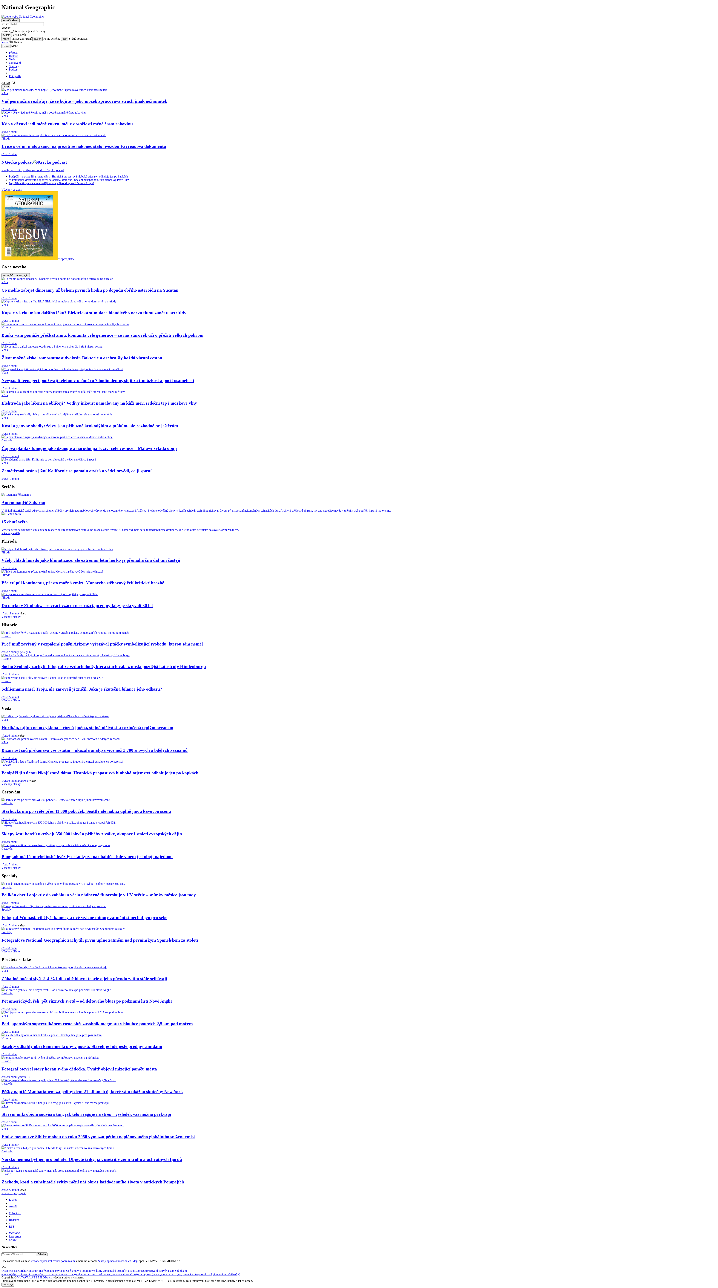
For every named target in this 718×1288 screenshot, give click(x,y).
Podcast (13, 69)
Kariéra (22, 1270)
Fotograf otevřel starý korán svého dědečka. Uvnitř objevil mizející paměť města (79, 1069)
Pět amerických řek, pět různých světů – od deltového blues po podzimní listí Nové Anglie (87, 1001)
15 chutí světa (14, 521)
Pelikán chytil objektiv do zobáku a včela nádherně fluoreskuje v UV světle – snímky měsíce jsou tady (98, 894)
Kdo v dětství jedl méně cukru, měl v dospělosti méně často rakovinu (67, 123)
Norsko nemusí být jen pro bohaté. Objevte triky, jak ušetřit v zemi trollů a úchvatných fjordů (91, 1159)
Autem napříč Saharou (23, 502)
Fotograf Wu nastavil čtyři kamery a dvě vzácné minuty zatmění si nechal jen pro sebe (84, 917)
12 (26, 652)
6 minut (9, 568)
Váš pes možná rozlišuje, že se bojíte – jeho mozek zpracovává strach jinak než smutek (84, 101)
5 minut (9, 411)
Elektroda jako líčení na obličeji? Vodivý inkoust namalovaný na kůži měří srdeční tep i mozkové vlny (99, 403)
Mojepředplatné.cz (47, 1270)
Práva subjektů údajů (174, 1270)
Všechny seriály (10, 533)
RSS (11, 1226)
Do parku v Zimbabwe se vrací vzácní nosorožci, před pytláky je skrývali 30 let (77, 605)
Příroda (13, 52)
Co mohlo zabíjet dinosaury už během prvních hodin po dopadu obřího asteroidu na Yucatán (89, 290)
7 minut (9, 131)
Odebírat (10, 20)
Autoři (13, 1206)
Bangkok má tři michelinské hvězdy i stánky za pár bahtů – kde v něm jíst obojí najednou (87, 856)
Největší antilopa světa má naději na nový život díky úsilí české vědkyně (51, 183)
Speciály (14, 66)
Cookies (139, 1270)
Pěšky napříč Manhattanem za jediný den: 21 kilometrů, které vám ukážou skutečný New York (92, 1091)
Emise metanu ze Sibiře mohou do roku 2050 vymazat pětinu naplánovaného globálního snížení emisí (98, 1136)
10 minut (10, 320)
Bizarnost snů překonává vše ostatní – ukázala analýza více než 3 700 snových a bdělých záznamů (94, 750)
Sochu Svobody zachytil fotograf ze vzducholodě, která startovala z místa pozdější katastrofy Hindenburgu (103, 666)
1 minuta (10, 902)
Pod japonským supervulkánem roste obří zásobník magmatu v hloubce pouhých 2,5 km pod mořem (97, 1023)
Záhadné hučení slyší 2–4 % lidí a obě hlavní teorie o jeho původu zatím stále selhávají (84, 978)
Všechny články (11, 616)
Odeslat (42, 1254)
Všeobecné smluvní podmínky (76, 1270)
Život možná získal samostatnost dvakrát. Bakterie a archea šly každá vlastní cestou (81, 357)
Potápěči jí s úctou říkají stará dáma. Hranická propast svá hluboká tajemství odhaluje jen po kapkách (68, 176)
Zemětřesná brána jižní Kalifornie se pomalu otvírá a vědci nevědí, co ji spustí (76, 470)
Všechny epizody (11, 189)
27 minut (10, 697)
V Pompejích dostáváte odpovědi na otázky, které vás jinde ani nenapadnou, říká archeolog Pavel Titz (69, 179)
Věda (12, 59)
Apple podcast (46, 170)
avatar (5, 42)
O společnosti (9, 1270)
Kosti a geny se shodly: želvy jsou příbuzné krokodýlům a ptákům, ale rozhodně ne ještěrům (89, 425)
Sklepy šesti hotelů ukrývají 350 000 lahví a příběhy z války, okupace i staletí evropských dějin (91, 833)
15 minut (10, 456)
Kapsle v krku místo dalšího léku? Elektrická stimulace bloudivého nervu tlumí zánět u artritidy (93, 312)
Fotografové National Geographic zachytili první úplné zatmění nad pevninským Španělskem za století (99, 940)
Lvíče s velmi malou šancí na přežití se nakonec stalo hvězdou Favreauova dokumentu (83, 146)
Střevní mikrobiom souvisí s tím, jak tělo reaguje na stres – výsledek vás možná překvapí (86, 1114)
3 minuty (10, 674)
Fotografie (15, 76)
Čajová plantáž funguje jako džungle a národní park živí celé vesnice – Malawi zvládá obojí (89, 448)
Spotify (15, 170)
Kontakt (31, 1270)
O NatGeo (15, 1213)
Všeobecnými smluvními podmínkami (53, 1261)
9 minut (9, 841)
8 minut (9, 109)
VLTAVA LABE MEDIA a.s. (35, 1277)
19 (24, 1077)
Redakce (14, 1219)
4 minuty (10, 1144)
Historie (13, 56)
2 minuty (10, 652)
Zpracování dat (153, 1270)
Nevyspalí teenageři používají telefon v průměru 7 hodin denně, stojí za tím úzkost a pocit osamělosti (97, 380)
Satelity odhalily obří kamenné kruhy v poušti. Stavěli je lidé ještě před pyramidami (81, 1046)
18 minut (10, 613)
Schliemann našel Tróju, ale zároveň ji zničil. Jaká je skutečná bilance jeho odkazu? (81, 689)
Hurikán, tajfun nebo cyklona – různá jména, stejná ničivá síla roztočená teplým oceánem (87, 727)
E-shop (13, 1199)
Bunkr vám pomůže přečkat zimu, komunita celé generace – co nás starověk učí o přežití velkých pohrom (102, 335)
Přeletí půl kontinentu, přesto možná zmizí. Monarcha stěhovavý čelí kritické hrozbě (82, 582)
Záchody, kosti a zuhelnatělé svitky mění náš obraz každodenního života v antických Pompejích (92, 1182)
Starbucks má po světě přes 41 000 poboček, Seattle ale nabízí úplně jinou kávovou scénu (86, 811)
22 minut (10, 1189)
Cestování (15, 62)
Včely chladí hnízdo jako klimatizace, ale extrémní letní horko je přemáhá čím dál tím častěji (90, 560)
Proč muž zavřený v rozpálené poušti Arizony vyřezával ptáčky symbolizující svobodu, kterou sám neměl (102, 644)
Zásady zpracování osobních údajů (117, 1261)
